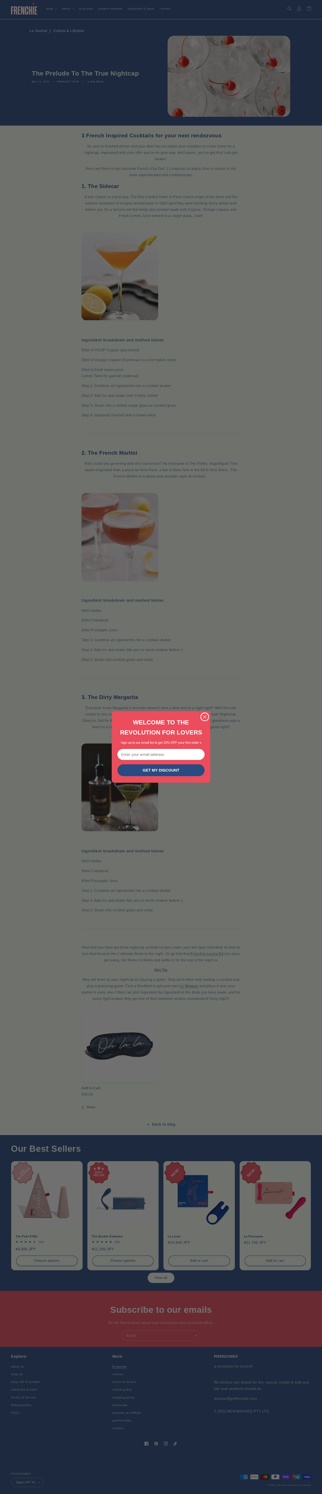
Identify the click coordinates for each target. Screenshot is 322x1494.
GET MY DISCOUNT (161, 770)
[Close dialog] (205, 717)
